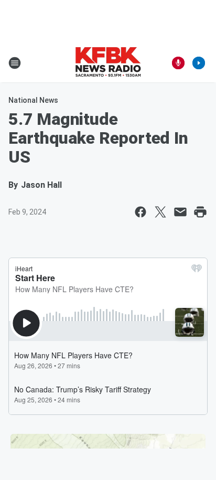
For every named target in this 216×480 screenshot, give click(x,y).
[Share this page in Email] (180, 212)
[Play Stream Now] (198, 63)
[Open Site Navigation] (14, 63)
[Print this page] (200, 212)
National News (33, 100)
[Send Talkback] (178, 63)
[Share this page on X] (160, 212)
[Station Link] (108, 63)
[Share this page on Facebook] (140, 212)
